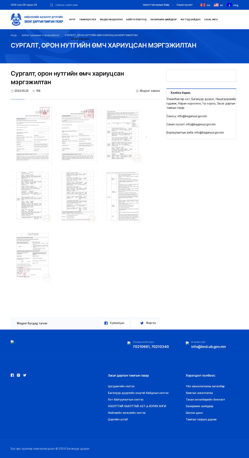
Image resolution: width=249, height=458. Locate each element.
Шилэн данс (194, 412)
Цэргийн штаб (118, 419)
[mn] (204, 4)
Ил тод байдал (190, 19)
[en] (217, 4)
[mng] (230, 4)
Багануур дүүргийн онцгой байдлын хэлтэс (138, 392)
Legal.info (211, 19)
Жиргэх (151, 322)
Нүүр (72, 19)
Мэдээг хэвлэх (150, 90)
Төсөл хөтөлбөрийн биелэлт (205, 399)
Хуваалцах (117, 322)
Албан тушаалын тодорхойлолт (41, 35)
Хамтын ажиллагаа (199, 392)
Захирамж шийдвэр (163, 19)
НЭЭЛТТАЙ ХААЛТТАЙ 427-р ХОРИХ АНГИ (137, 406)
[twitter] (18, 375)
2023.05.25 (22, 90)
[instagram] (24, 375)
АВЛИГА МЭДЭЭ (80, 39)
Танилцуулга (87, 19)
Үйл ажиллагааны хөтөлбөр (205, 386)
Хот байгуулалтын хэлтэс (125, 399)
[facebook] (12, 375)
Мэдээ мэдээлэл (111, 19)
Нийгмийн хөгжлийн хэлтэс (127, 412)
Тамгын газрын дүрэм (201, 419)
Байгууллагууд (136, 19)
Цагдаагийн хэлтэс (121, 386)
